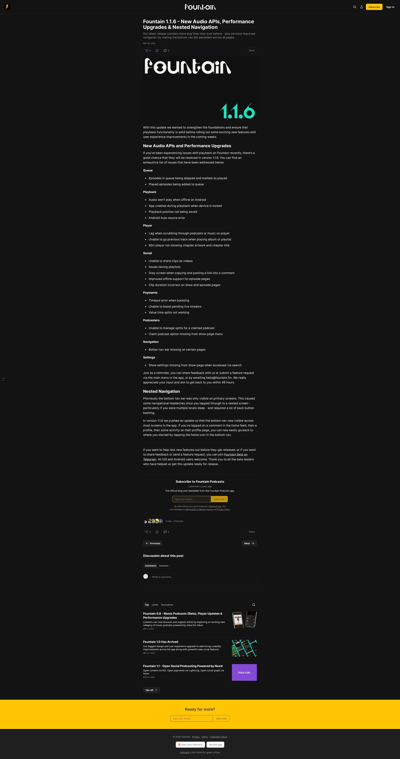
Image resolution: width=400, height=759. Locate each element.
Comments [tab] (150, 565)
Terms (204, 736)
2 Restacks (178, 521)
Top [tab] (147, 604)
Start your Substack (191, 744)
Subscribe (374, 6)
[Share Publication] (361, 7)
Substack (184, 752)
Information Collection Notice (199, 509)
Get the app (215, 744)
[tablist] (156, 566)
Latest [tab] (155, 604)
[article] (200, 623)
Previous (155, 543)
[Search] (355, 7)
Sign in (390, 6)
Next (247, 543)
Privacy (196, 736)
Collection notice (218, 736)
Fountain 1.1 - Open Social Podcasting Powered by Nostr (183, 666)
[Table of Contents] (3, 380)
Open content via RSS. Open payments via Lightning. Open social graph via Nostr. (183, 672)
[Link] (138, 145)
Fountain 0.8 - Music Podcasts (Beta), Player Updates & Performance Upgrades (182, 615)
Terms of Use (215, 506)
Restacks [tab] (163, 565)
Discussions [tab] (167, 604)
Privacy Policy (223, 509)
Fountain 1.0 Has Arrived (160, 642)
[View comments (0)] (157, 50)
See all (149, 690)
